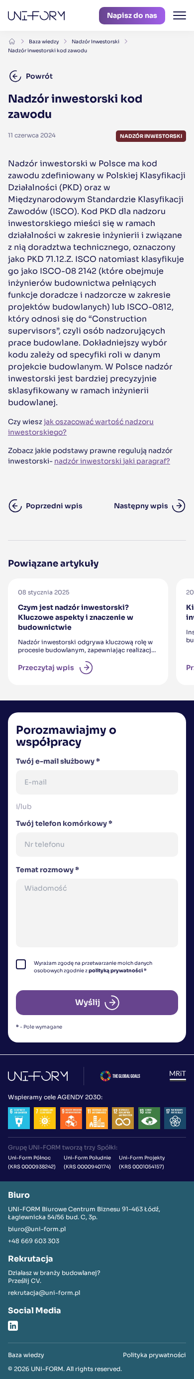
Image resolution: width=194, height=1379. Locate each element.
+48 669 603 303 (33, 1241)
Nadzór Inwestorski (95, 41)
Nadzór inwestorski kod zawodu (47, 50)
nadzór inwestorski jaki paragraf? (112, 461)
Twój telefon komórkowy (64, 823)
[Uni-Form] (36, 15)
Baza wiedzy (44, 41)
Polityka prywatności (154, 1355)
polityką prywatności (116, 970)
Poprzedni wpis (54, 505)
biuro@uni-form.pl (37, 1229)
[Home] (12, 41)
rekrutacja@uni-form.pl (44, 1292)
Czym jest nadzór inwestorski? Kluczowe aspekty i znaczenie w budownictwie (72, 596)
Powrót (39, 76)
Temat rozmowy (47, 869)
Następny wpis (141, 505)
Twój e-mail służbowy (58, 761)
